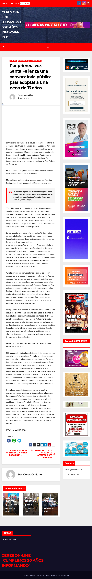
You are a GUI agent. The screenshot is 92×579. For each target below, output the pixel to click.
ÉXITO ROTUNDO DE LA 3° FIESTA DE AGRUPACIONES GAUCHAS (41, 454)
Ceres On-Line (27, 95)
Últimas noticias (35, 60)
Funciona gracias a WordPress (34, 575)
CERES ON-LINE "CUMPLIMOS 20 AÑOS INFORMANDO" (22, 560)
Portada (13, 60)
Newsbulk (54, 575)
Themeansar (64, 575)
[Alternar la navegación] (47, 47)
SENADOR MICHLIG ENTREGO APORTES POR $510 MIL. (18, 452)
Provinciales (22, 60)
